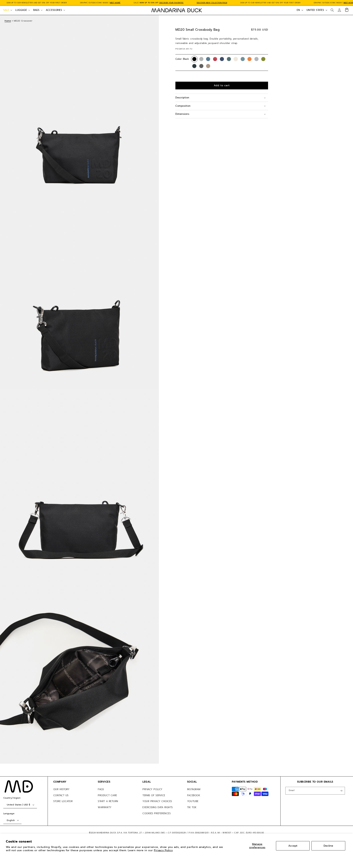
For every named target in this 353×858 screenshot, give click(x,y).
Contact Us (61, 795)
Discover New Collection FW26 (212, 2)
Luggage (21, 10)
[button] (7, 10)
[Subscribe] (341, 791)
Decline (328, 846)
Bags (36, 10)
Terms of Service (153, 795)
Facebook (193, 795)
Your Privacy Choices (157, 801)
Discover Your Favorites (171, 2)
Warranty (104, 807)
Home (8, 20)
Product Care (107, 795)
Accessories (54, 10)
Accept (292, 846)
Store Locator (63, 801)
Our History (61, 789)
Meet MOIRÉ (115, 2)
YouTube (193, 801)
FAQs (101, 789)
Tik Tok (192, 807)
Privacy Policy (163, 850)
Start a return (108, 801)
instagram (193, 789)
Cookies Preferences (156, 813)
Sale (6, 10)
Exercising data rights (157, 807)
